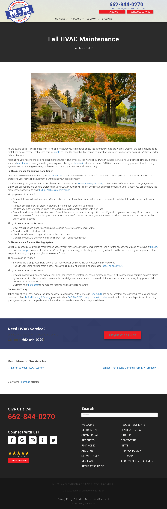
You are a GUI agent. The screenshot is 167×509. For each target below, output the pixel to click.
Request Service (92, 466)
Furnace (25, 381)
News (124, 445)
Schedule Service (140, 12)
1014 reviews (22, 456)
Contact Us (128, 440)
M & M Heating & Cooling (90, 183)
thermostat (33, 284)
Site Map (127, 456)
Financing (112, 12)
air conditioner (55, 175)
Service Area (90, 456)
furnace (153, 247)
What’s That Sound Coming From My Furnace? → (131, 367)
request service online (96, 297)
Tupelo (56, 152)
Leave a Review (19, 460)
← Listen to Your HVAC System (26, 367)
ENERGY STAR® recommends (54, 190)
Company (92, 19)
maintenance (23, 163)
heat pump (22, 250)
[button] (66, 19)
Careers (126, 435)
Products (75, 19)
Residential (89, 430)
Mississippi (80, 163)
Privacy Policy (131, 450)
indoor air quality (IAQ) (113, 266)
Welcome (87, 424)
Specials (107, 19)
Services (60, 19)
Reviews (87, 461)
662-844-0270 (126, 4)
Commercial (89, 435)
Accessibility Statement (138, 461)
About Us (87, 450)
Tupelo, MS (96, 294)
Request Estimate (133, 424)
